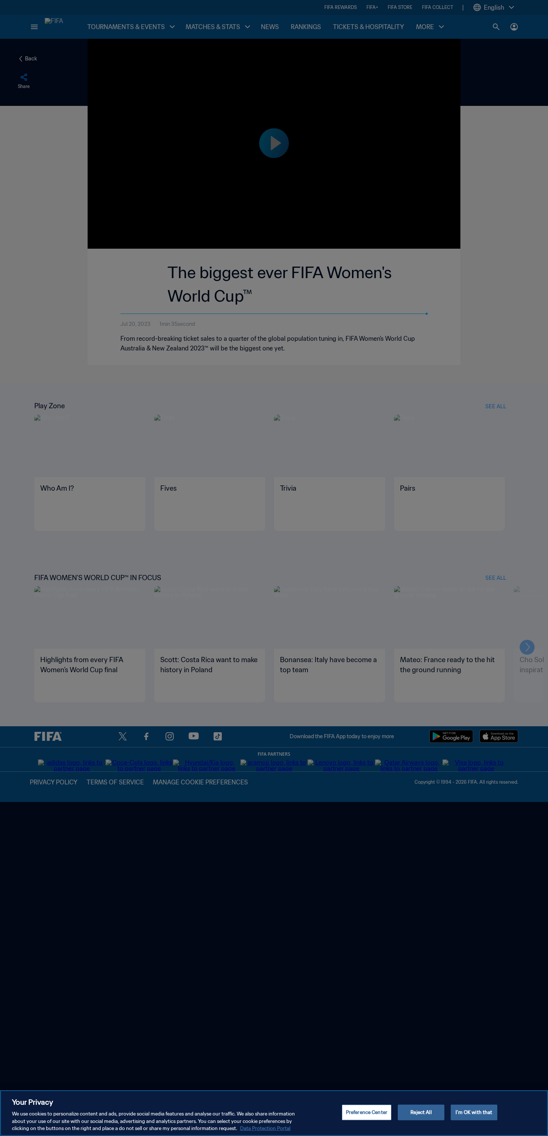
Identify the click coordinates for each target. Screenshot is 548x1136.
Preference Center (366, 1112)
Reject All (420, 1112)
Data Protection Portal (265, 1128)
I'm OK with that (474, 1112)
